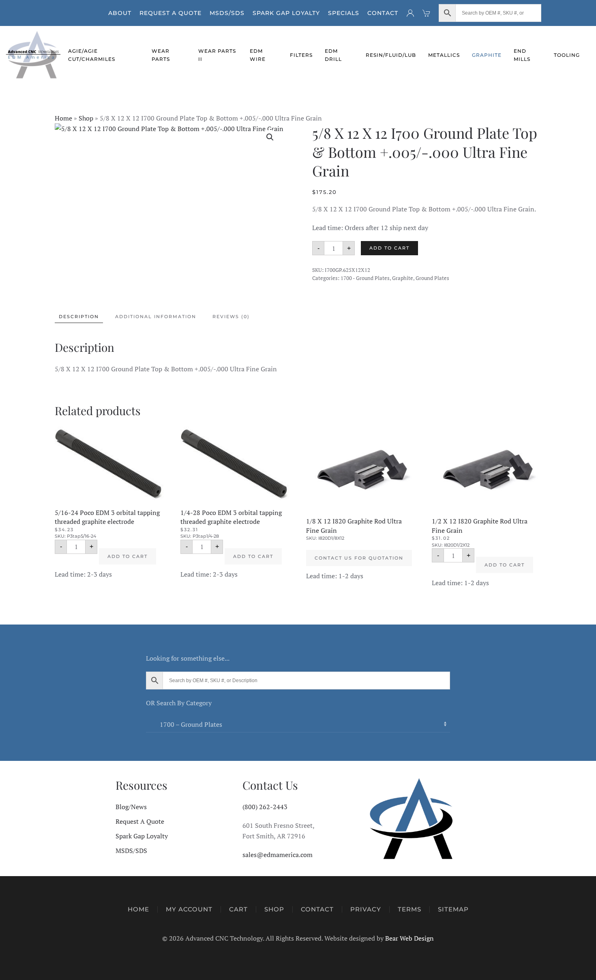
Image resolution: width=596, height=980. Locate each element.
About (119, 13)
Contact (382, 13)
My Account (189, 909)
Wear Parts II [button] (217, 55)
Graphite (402, 278)
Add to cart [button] (127, 556)
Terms (409, 909)
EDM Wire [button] (258, 55)
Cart (238, 909)
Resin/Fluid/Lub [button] (391, 55)
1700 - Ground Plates (365, 278)
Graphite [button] (487, 55)
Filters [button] (301, 55)
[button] (270, 137)
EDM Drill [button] (333, 55)
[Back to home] (34, 55)
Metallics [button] (444, 55)
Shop (86, 118)
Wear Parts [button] (161, 55)
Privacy (365, 909)
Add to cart (389, 248)
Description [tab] (79, 316)
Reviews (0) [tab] (231, 316)
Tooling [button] (567, 55)
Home (63, 118)
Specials (343, 13)
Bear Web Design (409, 938)
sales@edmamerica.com (277, 854)
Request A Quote (170, 13)
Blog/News (131, 806)
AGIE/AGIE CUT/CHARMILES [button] (91, 55)
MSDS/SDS (227, 13)
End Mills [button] (522, 55)
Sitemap (453, 909)
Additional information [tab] (155, 316)
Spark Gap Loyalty (286, 13)
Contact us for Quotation (359, 558)
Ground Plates (432, 278)
